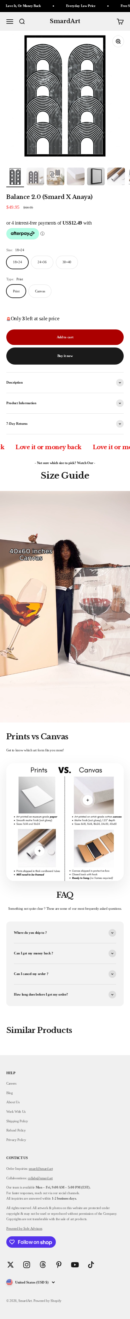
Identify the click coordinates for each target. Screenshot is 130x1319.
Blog (9, 1093)
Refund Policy (16, 1130)
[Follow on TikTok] (91, 1264)
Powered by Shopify (47, 1301)
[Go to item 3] (55, 177)
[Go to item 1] (15, 177)
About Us (12, 1102)
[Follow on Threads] (42, 1264)
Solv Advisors (32, 1228)
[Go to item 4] (76, 177)
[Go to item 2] (35, 177)
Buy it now (65, 356)
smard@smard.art (41, 1168)
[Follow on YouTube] (75, 1264)
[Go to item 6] (116, 177)
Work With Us (16, 1111)
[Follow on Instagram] (26, 1264)
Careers (11, 1083)
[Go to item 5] (96, 177)
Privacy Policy (16, 1140)
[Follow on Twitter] (10, 1264)
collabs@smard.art (40, 1178)
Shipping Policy (17, 1121)
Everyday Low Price (65, 6)
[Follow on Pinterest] (59, 1264)
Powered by (14, 1228)
